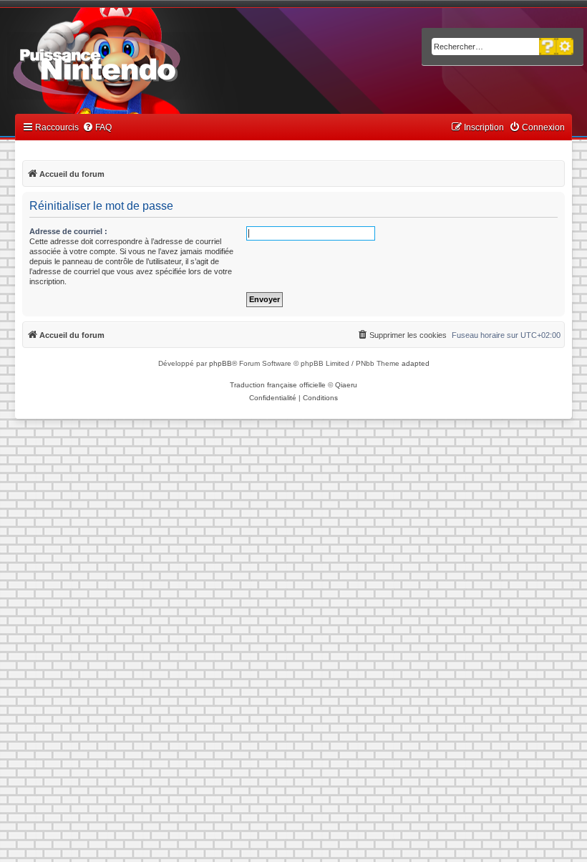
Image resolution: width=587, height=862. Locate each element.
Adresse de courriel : (68, 231)
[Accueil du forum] (136, 63)
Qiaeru (346, 385)
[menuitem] (97, 127)
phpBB (220, 363)
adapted (416, 363)
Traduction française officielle (278, 385)
